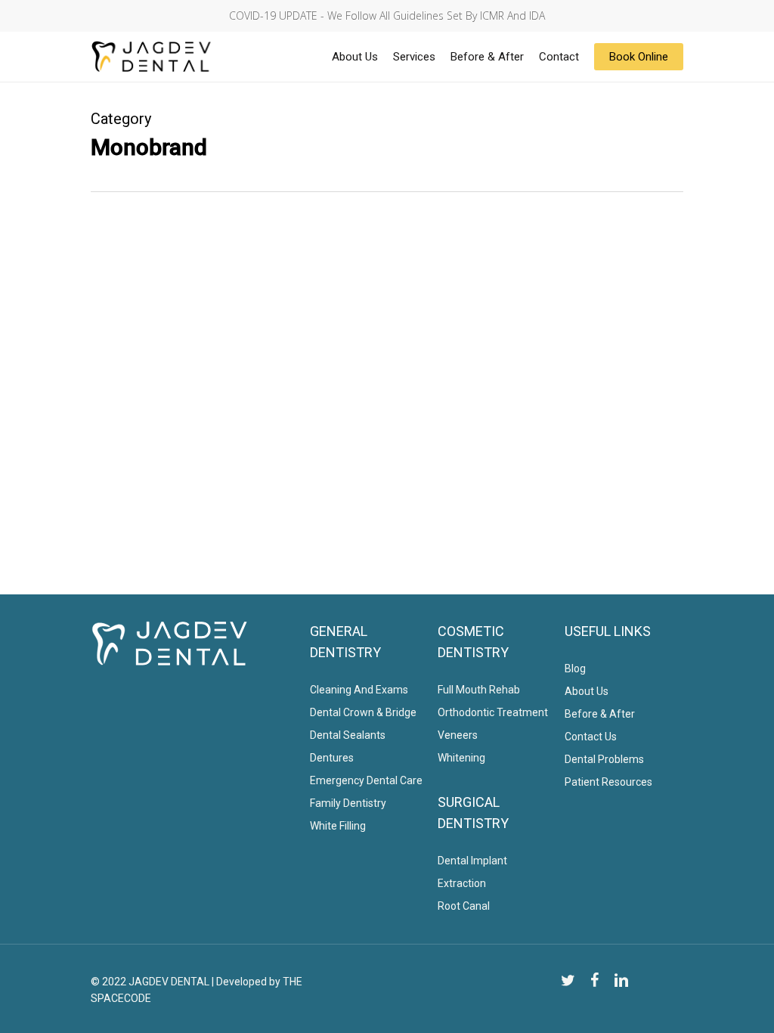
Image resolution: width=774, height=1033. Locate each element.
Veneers (458, 735)
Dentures (332, 758)
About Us (586, 691)
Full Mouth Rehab (479, 690)
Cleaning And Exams (359, 690)
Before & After (600, 714)
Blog (575, 668)
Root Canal (464, 906)
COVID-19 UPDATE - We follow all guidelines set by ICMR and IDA (387, 15)
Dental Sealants (347, 735)
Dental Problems (604, 759)
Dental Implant (472, 861)
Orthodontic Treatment (493, 712)
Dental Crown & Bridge (363, 712)
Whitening (461, 758)
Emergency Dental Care (366, 780)
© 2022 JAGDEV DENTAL (150, 982)
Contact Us (591, 737)
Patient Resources (608, 782)
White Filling (338, 826)
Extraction (462, 883)
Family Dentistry (348, 803)
